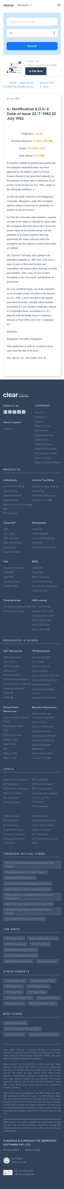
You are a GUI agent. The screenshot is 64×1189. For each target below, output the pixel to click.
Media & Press (42, 426)
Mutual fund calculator (15, 788)
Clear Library (41, 439)
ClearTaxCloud (11, 581)
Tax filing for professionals (17, 606)
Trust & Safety (42, 458)
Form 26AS (37, 661)
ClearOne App (40, 590)
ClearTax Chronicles (45, 448)
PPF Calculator (40, 779)
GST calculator (11, 802)
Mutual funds (10, 513)
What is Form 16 (40, 666)
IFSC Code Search (42, 788)
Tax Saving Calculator (44, 820)
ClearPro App (10, 586)
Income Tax (38, 491)
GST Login (8, 533)
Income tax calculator (15, 779)
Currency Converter (14, 834)
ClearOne (37, 572)
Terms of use (32, 1149)
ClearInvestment (12, 495)
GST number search (43, 784)
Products (23, 5)
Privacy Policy (11, 1149)
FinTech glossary (43, 444)
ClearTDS (37, 542)
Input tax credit (11, 552)
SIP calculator (10, 797)
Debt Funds (9, 744)
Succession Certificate (44, 735)
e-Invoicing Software (43, 538)
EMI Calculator (11, 784)
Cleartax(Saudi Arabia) (47, 462)
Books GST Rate (41, 629)
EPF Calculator (40, 834)
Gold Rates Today (13, 829)
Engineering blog (44, 435)
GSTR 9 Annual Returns (15, 679)
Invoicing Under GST (14, 688)
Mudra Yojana (39, 722)
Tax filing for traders (13, 611)
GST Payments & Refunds (17, 684)
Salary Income (40, 671)
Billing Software (40, 577)
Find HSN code (40, 816)
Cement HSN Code (42, 611)
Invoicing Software (42, 581)
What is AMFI (10, 753)
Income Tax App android (45, 486)
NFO (5, 748)
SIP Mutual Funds (12, 735)
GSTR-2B (8, 693)
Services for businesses (44, 586)
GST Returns (10, 661)
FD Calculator (10, 825)
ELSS (6, 730)
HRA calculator (11, 816)
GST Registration (12, 657)
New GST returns (12, 542)
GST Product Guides (46, 453)
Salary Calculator (41, 829)
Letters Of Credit (41, 758)
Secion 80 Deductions (44, 495)
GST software (10, 538)
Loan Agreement (41, 731)
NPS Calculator (40, 806)
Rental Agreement (42, 753)
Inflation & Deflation (42, 726)
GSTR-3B (8, 697)
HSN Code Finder (41, 606)
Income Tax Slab (41, 657)
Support (7, 428)
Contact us (41, 416)
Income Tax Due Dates (44, 697)
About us (39, 412)
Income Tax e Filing (13, 486)
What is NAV (10, 758)
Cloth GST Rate (40, 624)
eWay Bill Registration (44, 547)
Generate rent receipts (45, 793)
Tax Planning (10, 491)
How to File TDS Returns (45, 675)
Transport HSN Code (43, 615)
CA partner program (14, 567)
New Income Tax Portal (44, 680)
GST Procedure (11, 666)
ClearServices (10, 500)
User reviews (41, 430)
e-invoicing (9, 547)
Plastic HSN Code (41, 620)
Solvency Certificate (43, 740)
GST (5, 529)
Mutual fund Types (13, 726)
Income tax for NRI (42, 500)
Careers (39, 421)
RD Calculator (11, 820)
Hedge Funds (10, 739)
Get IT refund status (43, 825)
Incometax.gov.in (41, 684)
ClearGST (37, 529)
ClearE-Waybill (40, 533)
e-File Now (36, 71)
